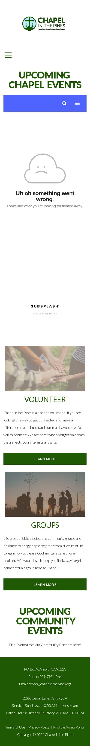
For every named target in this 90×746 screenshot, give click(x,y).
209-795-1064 (50, 676)
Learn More (45, 458)
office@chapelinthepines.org (50, 684)
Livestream (69, 705)
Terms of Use (15, 727)
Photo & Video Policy (69, 727)
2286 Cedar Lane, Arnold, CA (45, 698)
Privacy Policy (39, 727)
